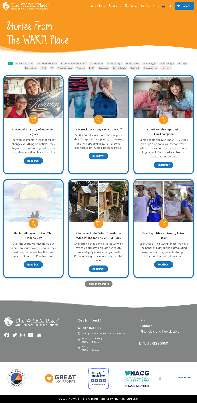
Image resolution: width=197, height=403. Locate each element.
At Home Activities (24, 63)
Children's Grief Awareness (73, 63)
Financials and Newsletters (159, 331)
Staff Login (132, 398)
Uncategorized (150, 68)
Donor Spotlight (114, 63)
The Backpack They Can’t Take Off (98, 129)
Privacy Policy (117, 398)
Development (96, 63)
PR (52, 68)
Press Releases (65, 68)
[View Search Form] (170, 6)
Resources (131, 6)
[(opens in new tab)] (175, 377)
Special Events (119, 68)
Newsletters (30, 68)
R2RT (91, 68)
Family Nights (132, 63)
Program (81, 68)
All (10, 63)
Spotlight (135, 68)
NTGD (43, 68)
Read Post (35, 160)
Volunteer (166, 68)
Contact (146, 326)
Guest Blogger (149, 63)
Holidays (182, 63)
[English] (163, 6)
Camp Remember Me (47, 63)
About (145, 320)
